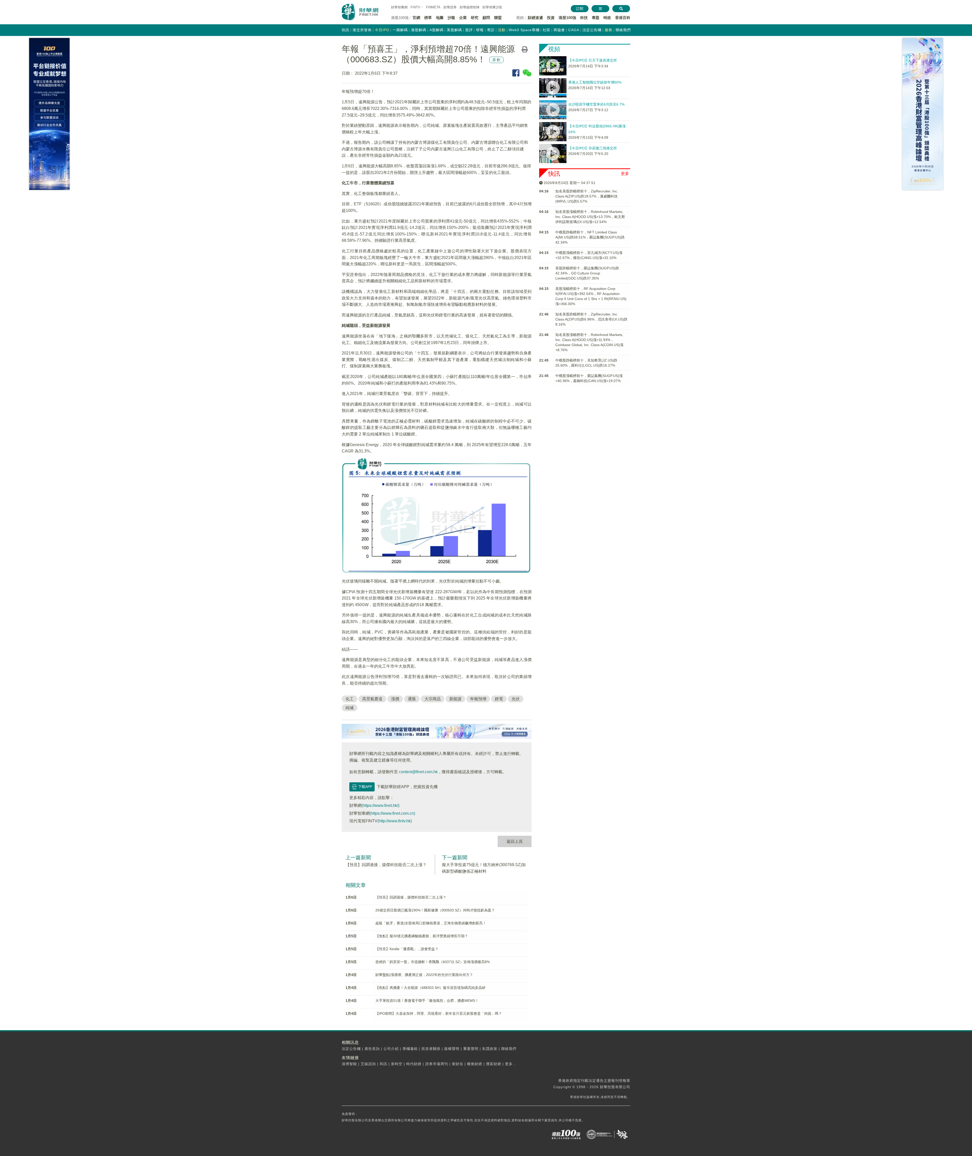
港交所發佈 (362, 30)
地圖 (439, 17)
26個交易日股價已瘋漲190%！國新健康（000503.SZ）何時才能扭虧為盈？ (435, 910)
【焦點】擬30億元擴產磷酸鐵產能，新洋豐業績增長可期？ (421, 936)
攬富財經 (493, 1064)
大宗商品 (432, 699)
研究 (474, 17)
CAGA (573, 30)
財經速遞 (535, 17)
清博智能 (349, 1064)
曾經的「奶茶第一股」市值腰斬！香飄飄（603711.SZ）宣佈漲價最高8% (432, 962)
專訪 (491, 30)
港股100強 (567, 17)
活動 (501, 30)
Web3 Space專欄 (524, 30)
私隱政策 (489, 1049)
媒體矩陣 (469, 7)
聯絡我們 (623, 30)
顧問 (486, 17)
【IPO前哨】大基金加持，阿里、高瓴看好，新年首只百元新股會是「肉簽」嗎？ (438, 1013)
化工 (350, 699)
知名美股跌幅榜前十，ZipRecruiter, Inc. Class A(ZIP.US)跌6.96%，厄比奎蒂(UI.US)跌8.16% (591, 319)
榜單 (428, 17)
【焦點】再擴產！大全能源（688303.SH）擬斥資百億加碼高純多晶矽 (430, 988)
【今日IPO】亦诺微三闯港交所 (592, 148)
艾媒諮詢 (368, 1064)
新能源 (455, 699)
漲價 (395, 699)
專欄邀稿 (410, 1049)
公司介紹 (391, 1049)
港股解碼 (418, 30)
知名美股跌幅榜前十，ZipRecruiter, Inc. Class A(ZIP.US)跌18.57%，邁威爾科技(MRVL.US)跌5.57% (586, 196)
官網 (416, 17)
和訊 (383, 1064)
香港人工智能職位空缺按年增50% (594, 82)
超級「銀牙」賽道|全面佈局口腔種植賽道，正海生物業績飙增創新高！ (430, 923)
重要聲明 (470, 1049)
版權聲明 (451, 1049)
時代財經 (413, 1064)
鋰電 (499, 699)
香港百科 (622, 17)
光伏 (516, 699)
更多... (510, 1064)
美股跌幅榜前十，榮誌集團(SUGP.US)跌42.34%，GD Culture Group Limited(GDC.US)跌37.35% (587, 273)
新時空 (396, 1064)
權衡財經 (474, 1064)
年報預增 (478, 699)
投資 (551, 17)
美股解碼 (454, 30)
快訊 (345, 30)
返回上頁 (515, 841)
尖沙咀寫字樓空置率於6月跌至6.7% (596, 104)
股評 (469, 30)
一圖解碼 (400, 30)
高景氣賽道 (372, 699)
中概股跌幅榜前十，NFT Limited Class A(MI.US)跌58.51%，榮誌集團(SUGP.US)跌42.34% (590, 237)
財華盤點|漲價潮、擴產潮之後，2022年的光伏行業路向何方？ (424, 975)
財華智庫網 (399, 7)
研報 (480, 30)
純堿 (350, 708)
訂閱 (579, 9)
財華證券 (450, 7)
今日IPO (382, 30)
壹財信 (457, 1064)
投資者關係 (430, 1049)
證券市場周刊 (436, 1064)
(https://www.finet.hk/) (380, 805)
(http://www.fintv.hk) (394, 821)
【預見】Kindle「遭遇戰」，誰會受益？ (406, 949)
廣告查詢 (372, 1049)
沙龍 (451, 17)
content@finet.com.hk (418, 772)
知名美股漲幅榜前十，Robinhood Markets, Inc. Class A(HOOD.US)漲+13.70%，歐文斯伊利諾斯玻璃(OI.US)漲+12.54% (590, 217)
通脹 (412, 699)
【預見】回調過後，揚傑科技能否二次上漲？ (386, 865)
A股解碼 (436, 30)
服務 (608, 30)
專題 (595, 17)
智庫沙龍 (492, 7)
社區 (546, 30)
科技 (584, 17)
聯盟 (498, 17)
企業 (463, 17)
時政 (607, 17)
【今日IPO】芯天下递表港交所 (592, 60)
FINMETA (433, 7)
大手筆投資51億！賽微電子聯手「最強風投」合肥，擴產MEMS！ (427, 1001)
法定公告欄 (591, 30)
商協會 (559, 30)
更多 (625, 173)
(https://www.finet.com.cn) (392, 813)
